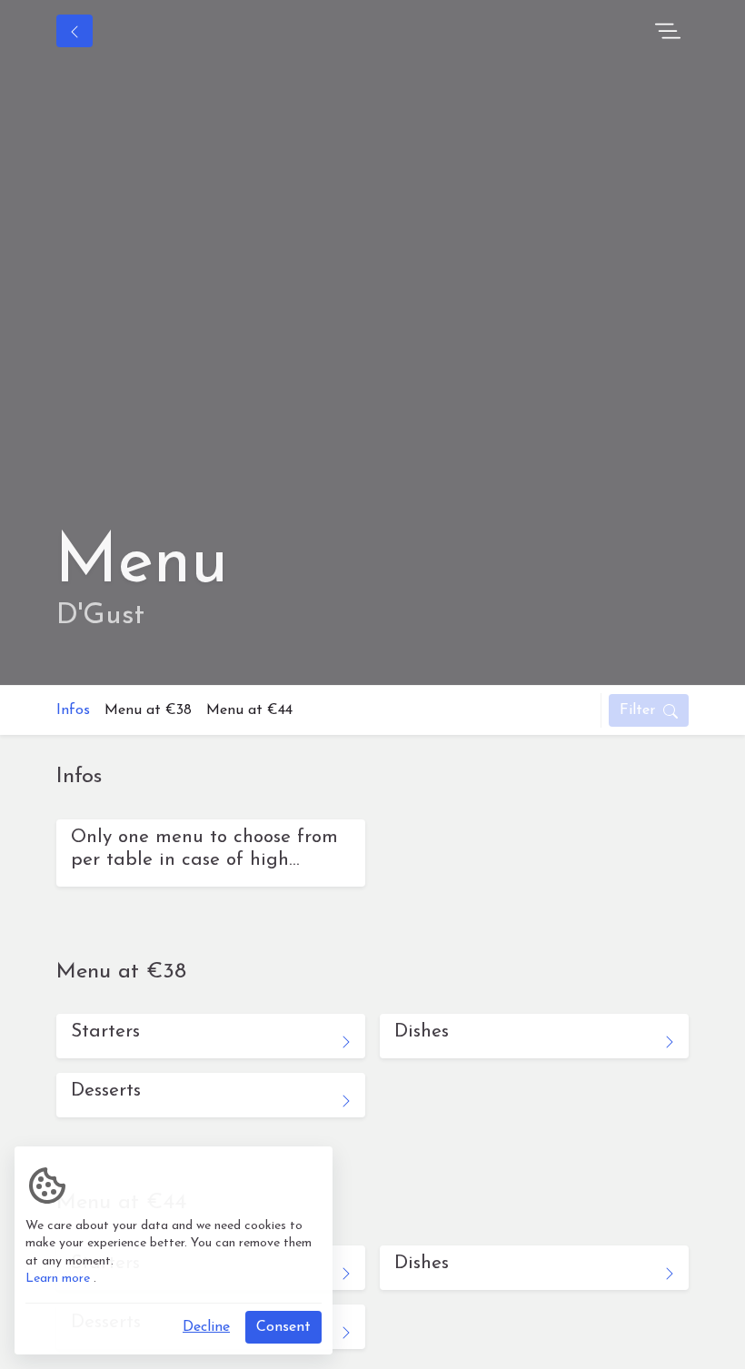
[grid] (372, 860)
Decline (206, 1327)
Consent (283, 1327)
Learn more (57, 1278)
